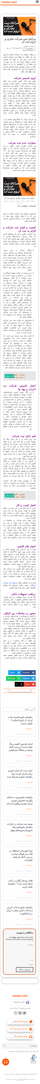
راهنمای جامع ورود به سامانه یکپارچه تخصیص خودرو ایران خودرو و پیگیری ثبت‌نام (20, 800)
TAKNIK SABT (9, 2)
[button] (28, 672)
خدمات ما (33, 1046)
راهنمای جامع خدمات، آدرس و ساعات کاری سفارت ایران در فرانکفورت (19, 910)
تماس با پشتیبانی (19, 1002)
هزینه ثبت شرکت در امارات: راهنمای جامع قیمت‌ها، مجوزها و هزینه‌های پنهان (20, 827)
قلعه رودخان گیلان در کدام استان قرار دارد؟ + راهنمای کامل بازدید (20, 883)
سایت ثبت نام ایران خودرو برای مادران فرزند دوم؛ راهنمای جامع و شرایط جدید (20, 773)
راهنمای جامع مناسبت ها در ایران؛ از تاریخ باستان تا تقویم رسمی (20, 720)
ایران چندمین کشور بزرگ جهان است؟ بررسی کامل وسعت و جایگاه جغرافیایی (21, 747)
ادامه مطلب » (29, 728)
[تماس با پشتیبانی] (27, 1002)
